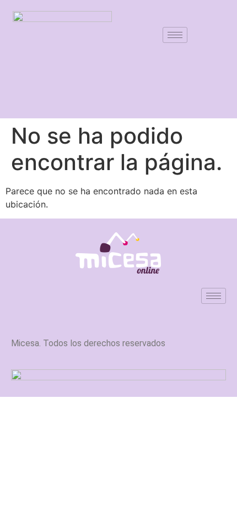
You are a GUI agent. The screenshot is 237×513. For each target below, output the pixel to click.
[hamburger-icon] (175, 35)
